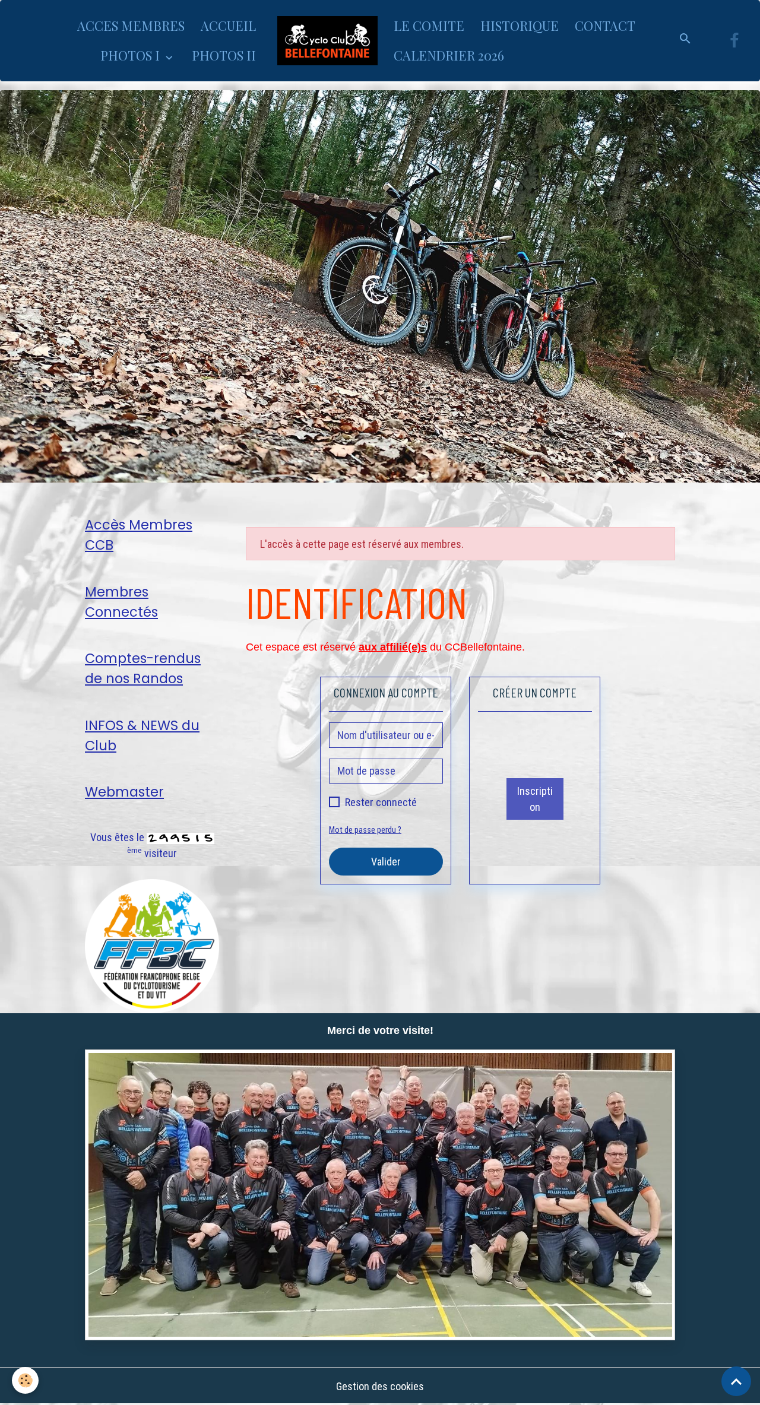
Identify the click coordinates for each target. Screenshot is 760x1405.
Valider (386, 861)
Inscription (535, 799)
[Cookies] (25, 1380)
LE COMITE (429, 25)
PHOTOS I (131, 55)
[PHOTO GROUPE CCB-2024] (380, 1194)
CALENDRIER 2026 (449, 55)
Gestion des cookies (380, 1386)
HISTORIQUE (519, 25)
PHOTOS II (224, 55)
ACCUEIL (228, 25)
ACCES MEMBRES (131, 25)
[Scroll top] (736, 1381)
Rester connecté (381, 802)
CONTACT (605, 25)
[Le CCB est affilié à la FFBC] (152, 945)
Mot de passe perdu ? (365, 830)
